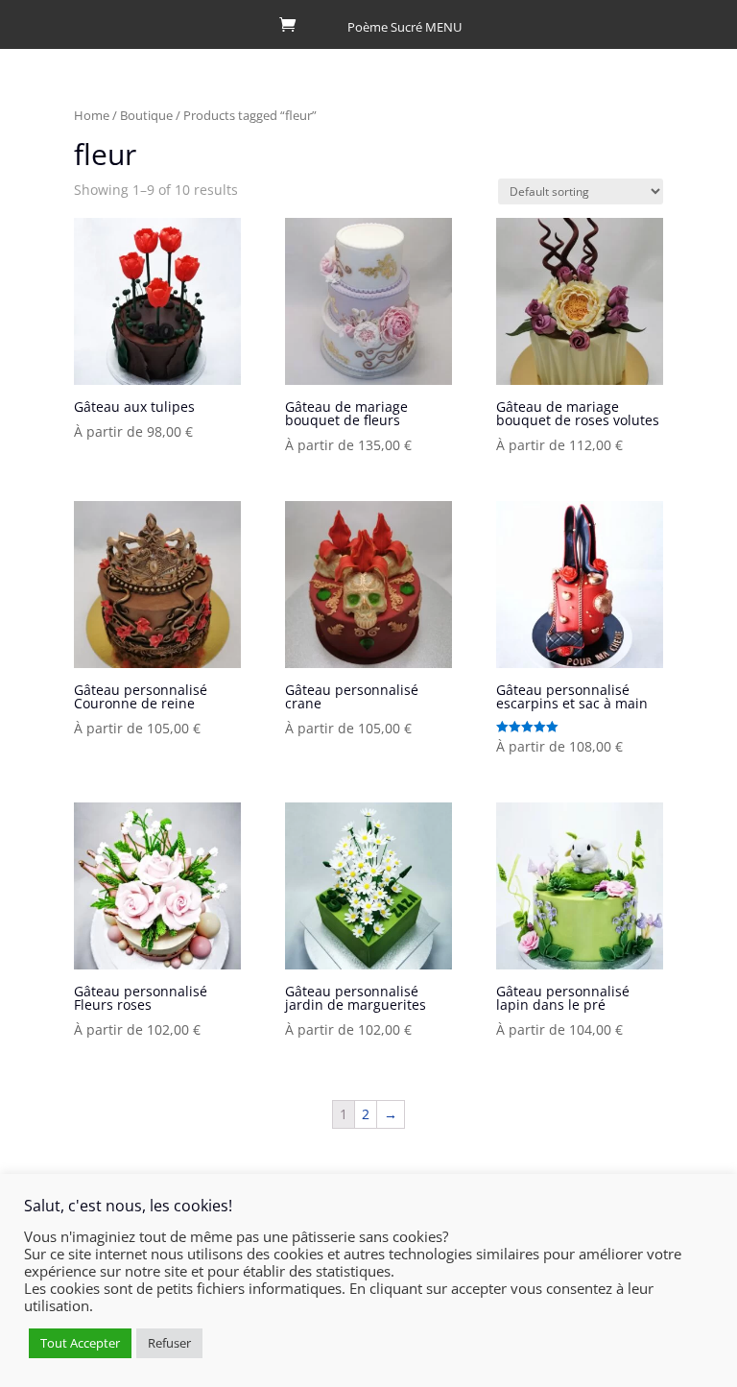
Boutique (146, 115)
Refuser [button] (169, 1342)
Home (91, 115)
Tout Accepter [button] (80, 1342)
